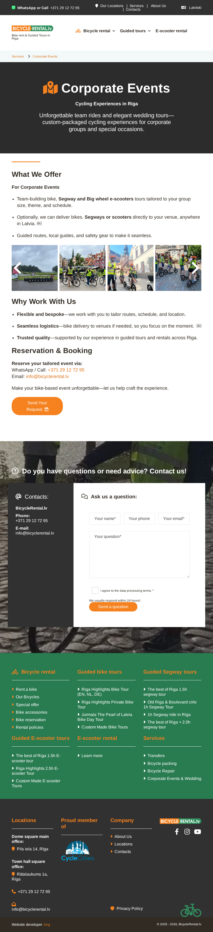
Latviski (191, 7)
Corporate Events (45, 56)
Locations (121, 844)
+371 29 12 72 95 (64, 8)
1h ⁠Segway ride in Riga (167, 714)
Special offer (27, 704)
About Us (158, 6)
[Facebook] (177, 832)
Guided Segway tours (170, 672)
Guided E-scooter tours (41, 738)
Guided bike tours (99, 672)
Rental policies (29, 727)
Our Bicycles (27, 697)
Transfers (154, 755)
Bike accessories (31, 712)
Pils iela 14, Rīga (30, 849)
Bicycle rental (96, 31)
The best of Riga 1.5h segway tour (165, 691)
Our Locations (109, 6)
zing (46, 924)
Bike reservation (31, 720)
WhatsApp (26, 8)
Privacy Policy (126, 908)
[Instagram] (187, 832)
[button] (37, 406)
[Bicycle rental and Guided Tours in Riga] (32, 28)
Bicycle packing (160, 763)
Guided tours (133, 31)
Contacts (133, 9)
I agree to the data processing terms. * (127, 590)
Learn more (90, 755)
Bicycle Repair (159, 771)
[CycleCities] (82, 851)
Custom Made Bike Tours (102, 727)
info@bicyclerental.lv (47, 376)
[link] (93, 31)
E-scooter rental (171, 31)
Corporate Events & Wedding (172, 778)
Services (137, 6)
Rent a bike (26, 689)
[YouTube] (197, 832)
